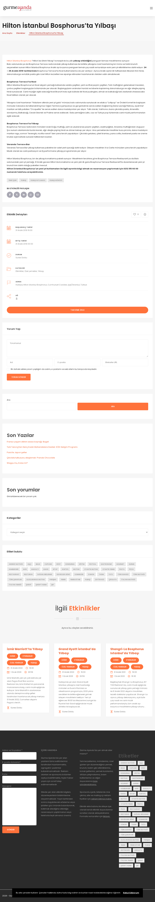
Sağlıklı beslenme (44, 574)
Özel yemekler (31, 271)
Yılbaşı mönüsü (55, 180)
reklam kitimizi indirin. (101, 798)
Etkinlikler (20, 33)
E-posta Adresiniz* (11, 762)
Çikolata (113, 580)
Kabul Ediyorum (131, 892)
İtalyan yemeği (15, 585)
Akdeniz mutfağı (16, 564)
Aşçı (29, 564)
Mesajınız (6, 786)
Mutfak (76, 569)
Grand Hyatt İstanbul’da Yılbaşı (77, 651)
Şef (52, 585)
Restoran (28, 574)
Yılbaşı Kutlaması (37, 180)
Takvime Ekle (77, 310)
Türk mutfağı (139, 574)
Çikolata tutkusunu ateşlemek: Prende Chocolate (31, 457)
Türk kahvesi (123, 574)
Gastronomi (106, 564)
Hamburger (13, 569)
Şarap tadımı (41, 585)
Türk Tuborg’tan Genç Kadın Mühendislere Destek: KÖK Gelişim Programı (42, 447)
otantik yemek (108, 569)
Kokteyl (65, 569)
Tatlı (111, 574)
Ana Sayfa (7, 33)
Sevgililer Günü (63, 574)
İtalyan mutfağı (128, 580)
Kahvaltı (35, 569)
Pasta (121, 569)
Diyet (58, 564)
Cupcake (48, 564)
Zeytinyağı (99, 580)
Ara (8, 399)
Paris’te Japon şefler (17, 452)
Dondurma (69, 564)
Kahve (45, 569)
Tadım (101, 574)
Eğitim (81, 564)
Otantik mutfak (91, 569)
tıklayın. (106, 816)
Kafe (25, 569)
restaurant (14, 574)
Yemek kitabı (75, 580)
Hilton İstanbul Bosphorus (19, 60)
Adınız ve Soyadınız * (12, 750)
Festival (92, 564)
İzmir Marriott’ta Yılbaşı (25, 649)
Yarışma (52, 580)
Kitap (55, 569)
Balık (38, 564)
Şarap (28, 585)
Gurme (131, 564)
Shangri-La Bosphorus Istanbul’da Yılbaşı (127, 651)
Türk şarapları (15, 580)
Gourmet (120, 564)
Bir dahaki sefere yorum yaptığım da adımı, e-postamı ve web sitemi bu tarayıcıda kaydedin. (54, 369)
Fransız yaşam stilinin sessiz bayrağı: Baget (28, 441)
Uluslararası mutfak (35, 580)
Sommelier (79, 574)
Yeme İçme (12, 180)
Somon (91, 574)
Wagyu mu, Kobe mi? (17, 463)
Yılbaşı (23, 180)
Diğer (12, 656)
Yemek (63, 580)
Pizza (131, 569)
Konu (4, 774)
